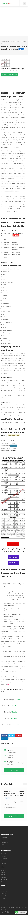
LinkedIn (5, 738)
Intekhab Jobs (4, 837)
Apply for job (14, 770)
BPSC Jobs (3, 870)
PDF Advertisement (13, 544)
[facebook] (5, 912)
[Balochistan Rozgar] (7, 2)
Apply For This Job (14, 816)
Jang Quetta (3, 840)
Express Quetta (4, 842)
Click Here (14, 706)
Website (4, 71)
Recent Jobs (3, 854)
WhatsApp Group (13, 562)
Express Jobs (23, 41)
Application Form (13, 557)
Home (2, 888)
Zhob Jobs (3, 861)
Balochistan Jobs (5, 41)
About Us (3, 898)
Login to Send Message (10, 74)
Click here (18, 700)
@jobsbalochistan (14, 71)
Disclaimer (3, 893)
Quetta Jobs (3, 856)
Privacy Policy (4, 891)
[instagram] (8, 912)
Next (26, 784)
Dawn (2, 844)
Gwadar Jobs (4, 858)
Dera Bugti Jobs (15, 41)
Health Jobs (4, 44)
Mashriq (3, 847)
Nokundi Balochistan (10, 807)
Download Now (14, 445)
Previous (24, 784)
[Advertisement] (14, 21)
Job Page (3, 872)
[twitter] (3, 912)
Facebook (5, 735)
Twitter (12, 735)
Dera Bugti (10, 757)
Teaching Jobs (4, 879)
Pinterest (19, 735)
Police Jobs (3, 875)
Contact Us (3, 895)
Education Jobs (4, 882)
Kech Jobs (3, 863)
